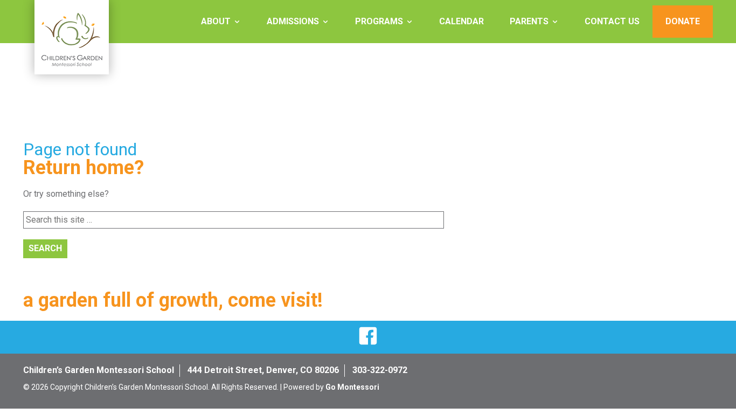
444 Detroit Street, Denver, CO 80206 (263, 370)
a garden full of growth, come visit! (173, 300)
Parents (529, 21)
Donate (682, 21)
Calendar (461, 21)
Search (45, 248)
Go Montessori (352, 387)
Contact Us (612, 21)
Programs (379, 21)
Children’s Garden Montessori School (98, 370)
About (216, 21)
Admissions (293, 21)
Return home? (83, 167)
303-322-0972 (379, 370)
